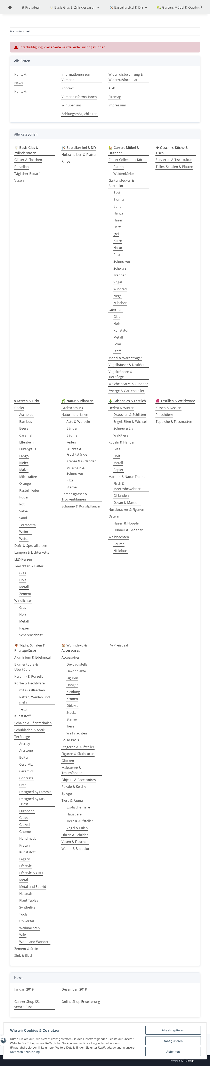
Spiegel (67, 793)
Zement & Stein (26, 948)
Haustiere (74, 814)
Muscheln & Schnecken (75, 471)
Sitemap (114, 97)
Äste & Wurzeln (78, 421)
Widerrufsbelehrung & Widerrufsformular (125, 77)
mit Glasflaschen (32, 690)
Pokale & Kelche (74, 786)
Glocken (68, 760)
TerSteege (22, 736)
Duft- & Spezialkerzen (30, 545)
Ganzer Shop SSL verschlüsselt (27, 1004)
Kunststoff (121, 330)
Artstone (26, 750)
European (26, 811)
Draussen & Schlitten (129, 414)
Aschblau (26, 414)
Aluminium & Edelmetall (32, 657)
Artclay (24, 743)
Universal (26, 921)
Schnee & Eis (123, 428)
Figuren (72, 678)
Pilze (69, 480)
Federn (71, 442)
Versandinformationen (79, 97)
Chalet (19, 408)
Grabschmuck (72, 408)
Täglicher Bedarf (27, 173)
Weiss (23, 538)
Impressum (117, 105)
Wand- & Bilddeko (75, 848)
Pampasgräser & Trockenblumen (74, 497)
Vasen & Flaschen (75, 841)
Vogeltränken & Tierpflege (120, 374)
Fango (24, 456)
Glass (23, 817)
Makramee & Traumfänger (72, 770)
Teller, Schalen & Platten (174, 166)
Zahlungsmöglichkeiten (79, 114)
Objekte (72, 705)
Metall (118, 337)
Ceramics (26, 771)
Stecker (72, 712)
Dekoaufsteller (77, 664)
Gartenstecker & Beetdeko (121, 183)
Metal (23, 880)
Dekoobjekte (76, 671)
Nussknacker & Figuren (126, 509)
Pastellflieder (29, 490)
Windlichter (23, 600)
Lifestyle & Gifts (31, 873)
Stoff (117, 351)
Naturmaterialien (75, 414)
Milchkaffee (28, 476)
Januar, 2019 (24, 989)
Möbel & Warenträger (125, 358)
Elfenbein (26, 442)
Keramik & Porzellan (30, 676)
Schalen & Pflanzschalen (33, 723)
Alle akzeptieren (173, 1030)
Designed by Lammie (35, 792)
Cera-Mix (26, 764)
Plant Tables (28, 900)
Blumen (119, 199)
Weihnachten (118, 537)
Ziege (117, 296)
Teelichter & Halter (28, 566)
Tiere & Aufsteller (79, 821)
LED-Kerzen (23, 559)
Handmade (28, 838)
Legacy (24, 859)
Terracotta (27, 525)
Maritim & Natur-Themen (127, 476)
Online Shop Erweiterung (81, 1001)
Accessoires (71, 657)
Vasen (19, 180)
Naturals (26, 893)
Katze (117, 240)
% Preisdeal (119, 645)
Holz (116, 323)
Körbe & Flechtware (29, 683)
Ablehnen (173, 1051)
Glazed (24, 824)
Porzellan (21, 166)
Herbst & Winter (121, 408)
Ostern (113, 516)
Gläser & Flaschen (28, 159)
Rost (116, 254)
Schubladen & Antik (29, 730)
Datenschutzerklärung (25, 1051)
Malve (23, 469)
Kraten (24, 845)
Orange (25, 483)
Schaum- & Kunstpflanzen (81, 506)
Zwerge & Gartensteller (126, 391)
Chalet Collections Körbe (127, 159)
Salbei (24, 511)
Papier (24, 628)
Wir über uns (72, 105)
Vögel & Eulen (77, 828)
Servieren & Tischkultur (174, 159)
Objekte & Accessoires (79, 780)
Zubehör (120, 303)
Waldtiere (120, 435)
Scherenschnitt (31, 635)
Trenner (119, 275)
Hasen (118, 220)
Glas (116, 316)
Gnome (25, 831)
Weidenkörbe (123, 173)
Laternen (115, 309)
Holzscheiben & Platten (79, 154)
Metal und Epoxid (32, 886)
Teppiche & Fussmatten (174, 421)
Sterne (71, 487)
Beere (23, 428)
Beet (116, 192)
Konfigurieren (173, 1041)
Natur (117, 247)
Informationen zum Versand (76, 77)
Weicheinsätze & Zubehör (128, 384)
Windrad (120, 289)
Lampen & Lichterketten (32, 552)
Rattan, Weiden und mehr (34, 700)
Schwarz (119, 268)
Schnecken (121, 261)
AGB (111, 88)
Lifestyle (25, 866)
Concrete (26, 778)
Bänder (72, 428)
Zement (25, 594)
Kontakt (20, 74)
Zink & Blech (23, 955)
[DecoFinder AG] (10, 7)
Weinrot (25, 531)
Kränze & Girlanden (81, 461)
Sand (23, 518)
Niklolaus (120, 550)
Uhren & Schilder (75, 835)
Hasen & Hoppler (126, 523)
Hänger (119, 213)
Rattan (118, 166)
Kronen (72, 699)
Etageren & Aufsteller (78, 747)
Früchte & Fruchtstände (76, 452)
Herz (117, 227)
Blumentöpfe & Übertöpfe (26, 667)
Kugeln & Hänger (121, 442)
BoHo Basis (70, 740)
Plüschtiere (164, 414)
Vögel (117, 282)
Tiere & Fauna (72, 800)
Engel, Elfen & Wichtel (130, 421)
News (18, 83)
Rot (22, 504)
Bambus (25, 421)
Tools (23, 914)
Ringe (66, 161)
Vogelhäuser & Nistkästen (128, 365)
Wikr (22, 935)
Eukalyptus (27, 449)
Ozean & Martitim (126, 502)
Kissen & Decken (168, 408)
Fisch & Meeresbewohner (127, 486)
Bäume (71, 435)
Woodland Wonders (34, 941)
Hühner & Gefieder (128, 530)
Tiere (70, 726)
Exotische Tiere (78, 807)
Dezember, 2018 (74, 989)
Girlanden (121, 495)
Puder (24, 497)
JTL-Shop (189, 1060)
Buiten (24, 757)
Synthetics (27, 907)
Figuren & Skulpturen (78, 753)
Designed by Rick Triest (32, 801)
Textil (23, 709)
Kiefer (23, 463)
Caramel (25, 435)
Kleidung (73, 692)
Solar (117, 344)
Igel (116, 234)
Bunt (117, 206)
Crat (22, 785)
